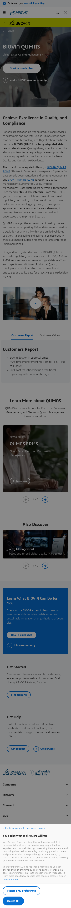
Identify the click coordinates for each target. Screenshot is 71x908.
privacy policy (10, 879)
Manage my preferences (21, 890)
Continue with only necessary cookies (25, 828)
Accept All (13, 901)
